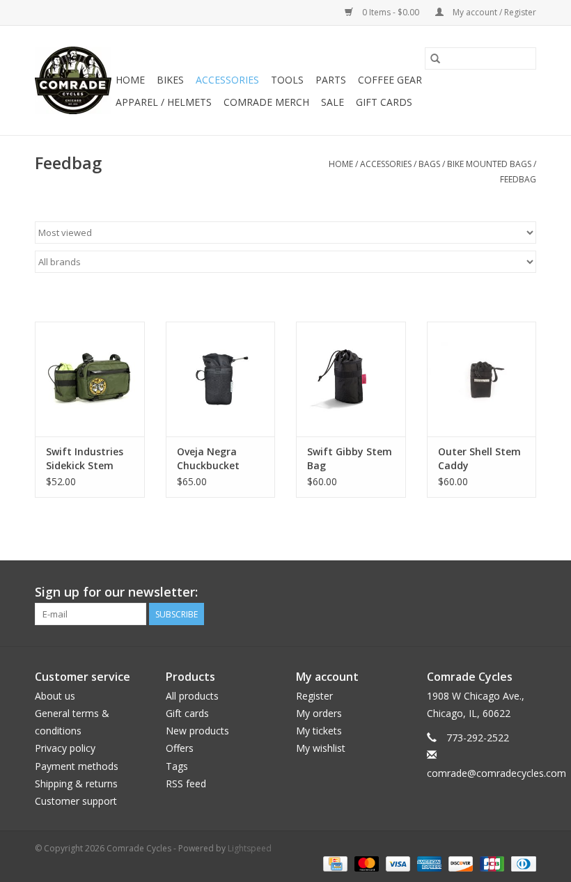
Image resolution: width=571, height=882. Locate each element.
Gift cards (384, 102)
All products (192, 695)
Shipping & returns (76, 783)
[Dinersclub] (521, 863)
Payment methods (76, 766)
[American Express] (428, 863)
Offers (180, 748)
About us (55, 695)
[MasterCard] (365, 863)
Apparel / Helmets (164, 102)
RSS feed (186, 783)
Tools (287, 79)
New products (197, 730)
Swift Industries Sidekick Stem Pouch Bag (84, 459)
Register (314, 695)
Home (130, 79)
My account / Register (493, 12)
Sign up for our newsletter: (116, 592)
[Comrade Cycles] (73, 80)
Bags (429, 164)
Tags (177, 766)
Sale (332, 102)
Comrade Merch (266, 102)
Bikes (170, 79)
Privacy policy (65, 748)
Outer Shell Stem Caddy (479, 458)
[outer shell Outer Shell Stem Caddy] (482, 379)
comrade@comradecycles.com (496, 773)
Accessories (227, 79)
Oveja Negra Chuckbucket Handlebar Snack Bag (218, 459)
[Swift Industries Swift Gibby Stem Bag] (351, 379)
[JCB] (490, 863)
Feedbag (518, 179)
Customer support (76, 801)
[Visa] (396, 863)
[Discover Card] (459, 863)
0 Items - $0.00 (390, 12)
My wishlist (320, 748)
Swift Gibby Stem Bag (349, 458)
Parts (330, 79)
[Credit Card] (333, 863)
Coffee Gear (390, 79)
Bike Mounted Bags (489, 164)
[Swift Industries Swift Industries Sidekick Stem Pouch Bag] (90, 379)
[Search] (435, 58)
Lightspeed (250, 848)
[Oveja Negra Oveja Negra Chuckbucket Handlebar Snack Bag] (221, 379)
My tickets (319, 730)
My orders (319, 713)
